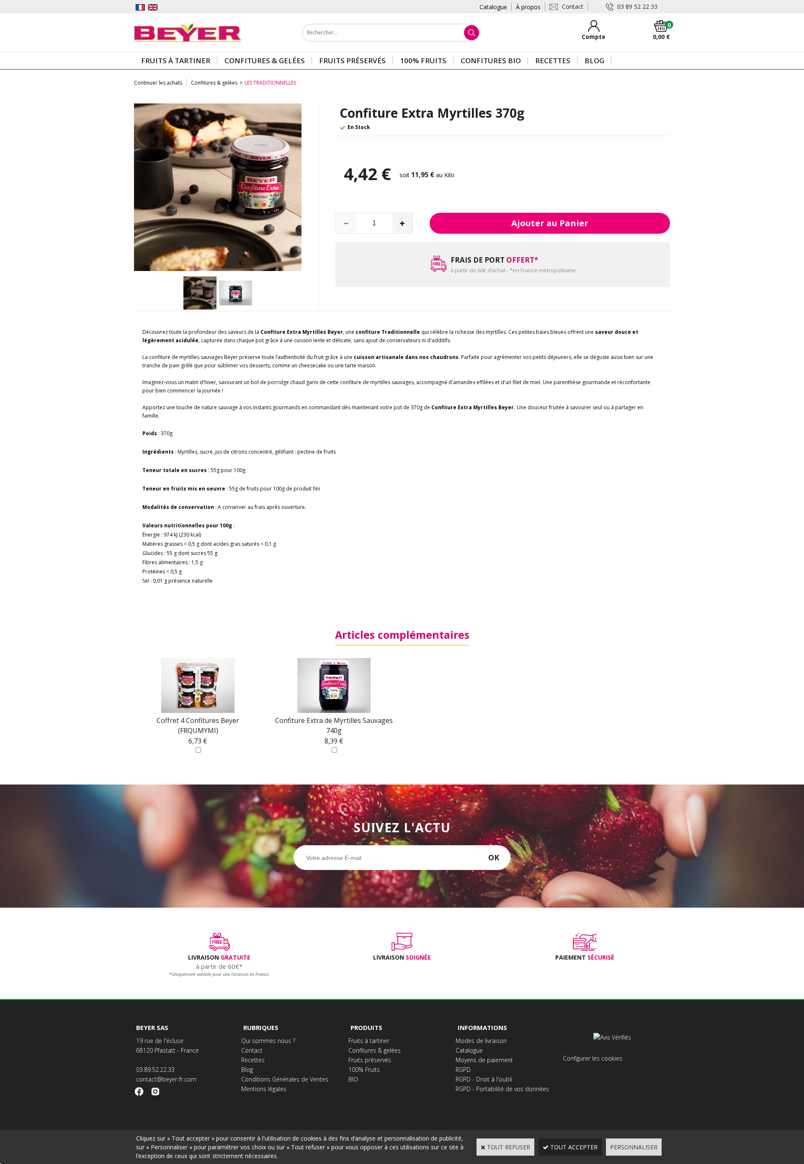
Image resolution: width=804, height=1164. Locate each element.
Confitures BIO (491, 60)
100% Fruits (423, 60)
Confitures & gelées (264, 60)
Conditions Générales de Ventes (284, 1079)
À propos (528, 7)
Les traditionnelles (270, 82)
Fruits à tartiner (175, 60)
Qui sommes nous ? (268, 1041)
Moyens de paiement (484, 1060)
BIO (353, 1079)
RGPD (463, 1070)
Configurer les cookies (592, 1058)
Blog (594, 60)
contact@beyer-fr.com (166, 1079)
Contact (252, 1050)
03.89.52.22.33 (155, 1070)
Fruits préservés (352, 60)
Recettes (552, 60)
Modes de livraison (481, 1041)
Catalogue (493, 7)
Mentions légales (263, 1089)
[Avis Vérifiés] (613, 1037)
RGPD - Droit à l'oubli (484, 1079)
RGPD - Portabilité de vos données (502, 1089)
